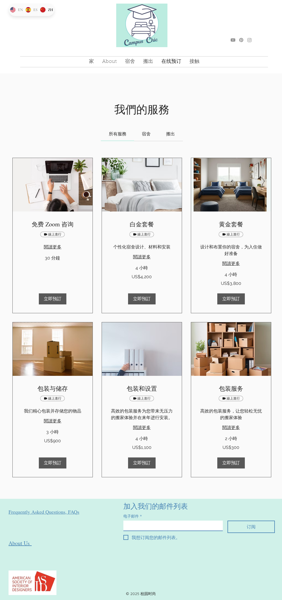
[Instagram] (249, 40)
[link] (117, 133)
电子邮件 (132, 516)
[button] (52, 298)
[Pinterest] (241, 40)
